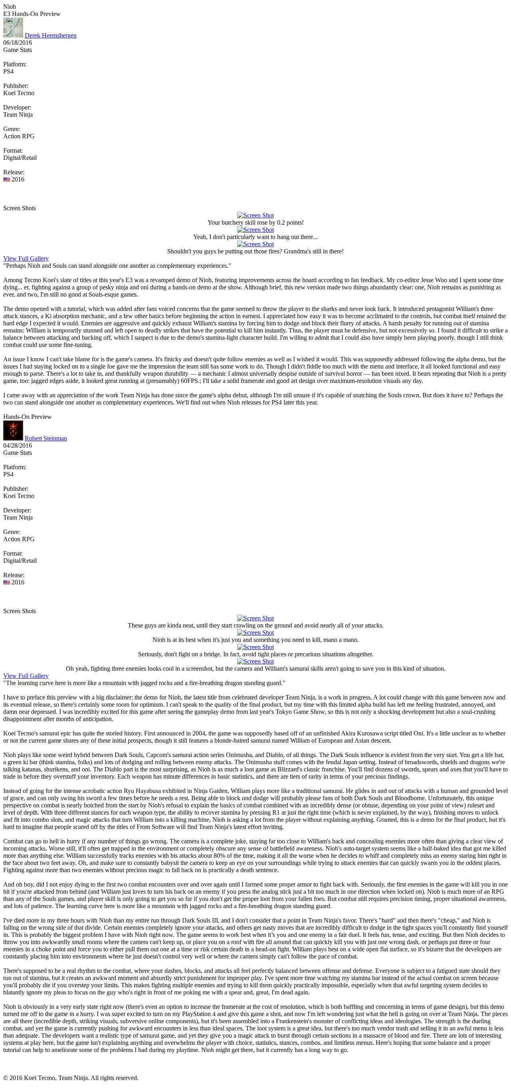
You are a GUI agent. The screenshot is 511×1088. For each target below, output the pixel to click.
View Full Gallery (26, 258)
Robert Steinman (46, 438)
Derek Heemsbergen (51, 35)
